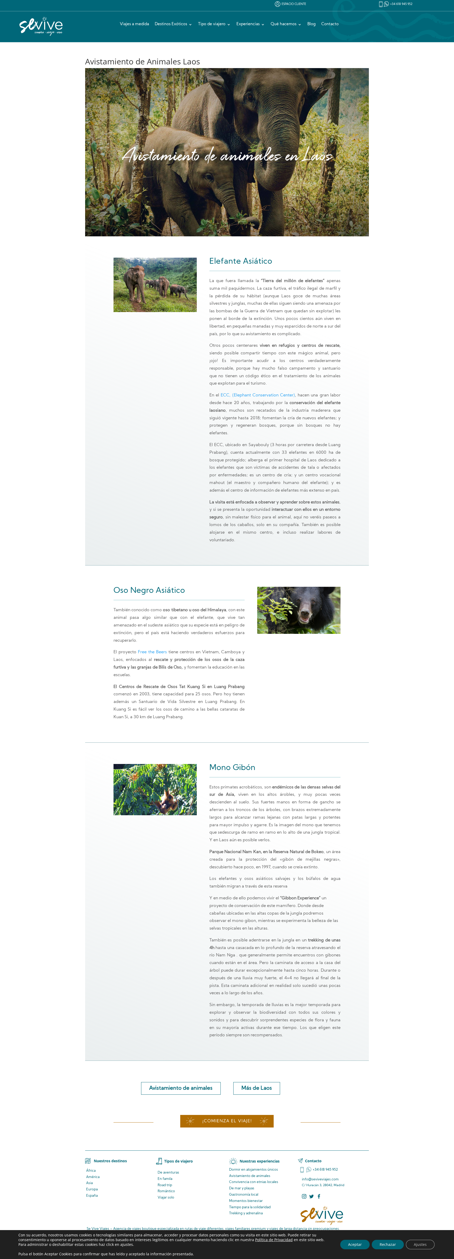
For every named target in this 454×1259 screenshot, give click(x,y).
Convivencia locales (253, 1182)
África (91, 1171)
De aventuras (168, 1172)
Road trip (165, 1185)
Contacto (330, 24)
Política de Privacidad (274, 1239)
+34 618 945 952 (401, 4)
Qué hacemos (283, 24)
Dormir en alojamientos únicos (253, 1169)
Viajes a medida (134, 24)
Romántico (166, 1191)
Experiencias (248, 24)
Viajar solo (166, 1197)
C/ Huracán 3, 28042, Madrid (323, 1185)
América (93, 1177)
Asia (89, 1183)
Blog (311, 24)
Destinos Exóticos (171, 24)
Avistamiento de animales (181, 1088)
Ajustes (420, 1244)
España (92, 1195)
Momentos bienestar (246, 1201)
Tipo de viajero (211, 24)
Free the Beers (152, 652)
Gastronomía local (243, 1194)
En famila (165, 1179)
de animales (249, 1176)
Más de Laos (256, 1088)
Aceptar (355, 1244)
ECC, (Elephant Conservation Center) (258, 395)
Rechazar (388, 1244)
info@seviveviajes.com (320, 1179)
